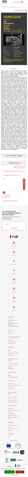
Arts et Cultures (7, 60)
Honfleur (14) (6, 59)
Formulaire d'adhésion (13, 351)
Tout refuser (20, 472)
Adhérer (9, 350)
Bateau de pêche (18, 59)
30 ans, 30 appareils (12, 398)
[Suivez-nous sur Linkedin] (14, 279)
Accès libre (10, 383)
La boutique (12, 405)
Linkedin (14, 282)
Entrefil (11, 422)
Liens (9, 436)
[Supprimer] (24, 182)
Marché (11, 59)
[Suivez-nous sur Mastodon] (14, 298)
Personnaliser (14, 474)
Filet (23, 59)
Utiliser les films (11, 343)
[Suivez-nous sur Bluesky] (14, 289)
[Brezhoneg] (22, 2)
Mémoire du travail (12, 397)
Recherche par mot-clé (14, 175)
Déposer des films (12, 341)
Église (5, 61)
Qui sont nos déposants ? (13, 365)
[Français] (11, 236)
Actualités (12, 372)
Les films (11, 380)
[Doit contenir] (24, 184)
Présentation (11, 340)
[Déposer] (17, 2)
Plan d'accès (11, 329)
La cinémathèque (14, 337)
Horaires (10, 331)
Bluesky (14, 292)
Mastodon (14, 301)
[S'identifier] (18, 2)
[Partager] (20, 2)
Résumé (13, 69)
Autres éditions (11, 413)
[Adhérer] (15, 2)
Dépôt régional (11, 368)
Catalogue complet (12, 415)
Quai (8, 61)
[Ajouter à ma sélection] (23, 16)
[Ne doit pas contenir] (24, 186)
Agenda (9, 375)
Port (11, 61)
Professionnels (11, 387)
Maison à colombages (17, 60)
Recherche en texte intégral (14, 172)
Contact (11, 317)
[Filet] (12, 179)
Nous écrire (10, 333)
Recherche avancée (14, 201)
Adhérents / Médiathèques (14, 385)
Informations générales (13, 377)
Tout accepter (9, 472)
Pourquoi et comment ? (13, 363)
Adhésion (11, 347)
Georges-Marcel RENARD (7, 27)
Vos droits (10, 366)
